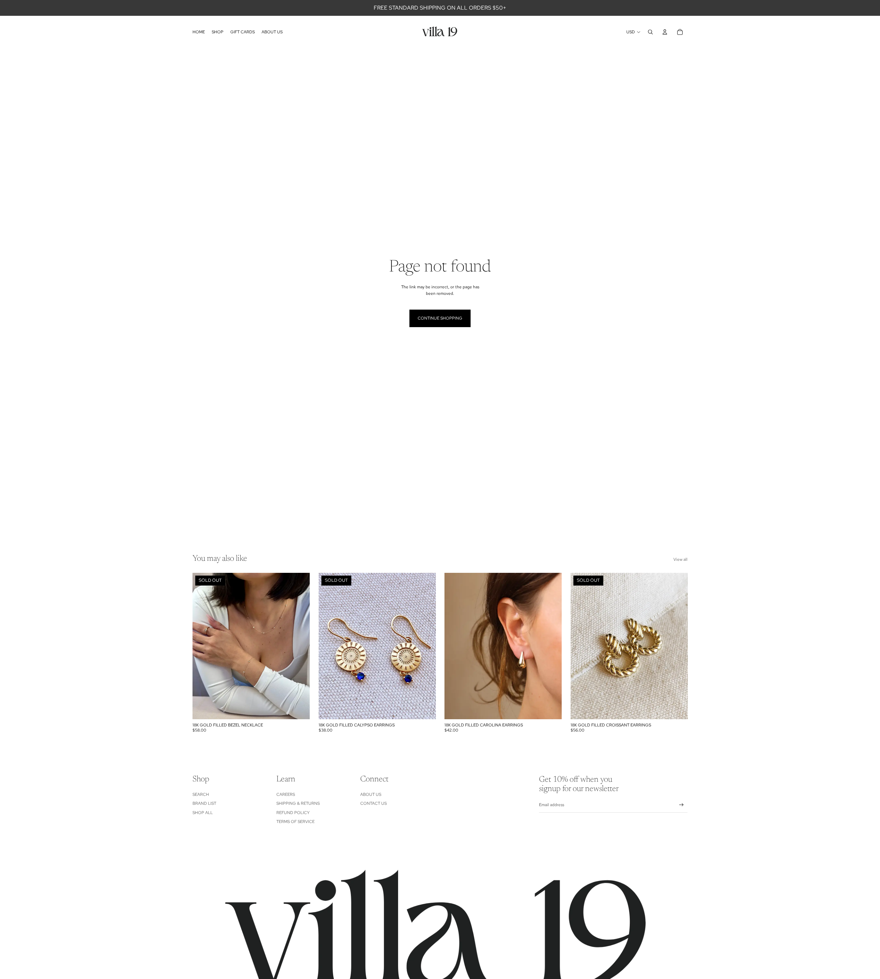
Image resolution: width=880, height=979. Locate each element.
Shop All (202, 812)
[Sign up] (681, 805)
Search (200, 794)
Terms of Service (295, 821)
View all (680, 559)
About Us (370, 794)
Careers (285, 794)
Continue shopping (440, 318)
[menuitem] (198, 32)
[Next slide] (299, 646)
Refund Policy (293, 812)
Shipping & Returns (298, 803)
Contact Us (373, 803)
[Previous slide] (202, 646)
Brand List (204, 803)
